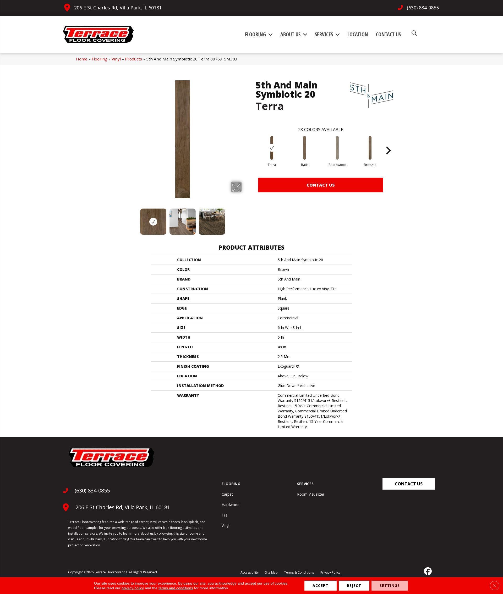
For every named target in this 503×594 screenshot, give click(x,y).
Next (245, 219)
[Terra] (272, 148)
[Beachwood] (337, 148)
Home (82, 58)
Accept (321, 585)
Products (133, 58)
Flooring (99, 58)
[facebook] (427, 571)
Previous (120, 219)
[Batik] (305, 148)
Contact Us (321, 185)
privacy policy (133, 588)
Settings (390, 585)
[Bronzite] (370, 148)
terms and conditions (175, 588)
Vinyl (116, 58)
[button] (408, 484)
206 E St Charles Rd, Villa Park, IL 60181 (118, 7)
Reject (354, 585)
